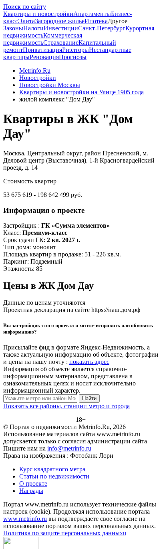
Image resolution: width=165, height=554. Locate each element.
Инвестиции (61, 28)
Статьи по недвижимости (54, 476)
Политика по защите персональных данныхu (64, 533)
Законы (13, 28)
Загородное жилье (60, 21)
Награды (31, 490)
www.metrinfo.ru (25, 518)
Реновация (44, 57)
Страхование (60, 42)
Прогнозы (73, 57)
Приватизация (42, 49)
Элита (26, 21)
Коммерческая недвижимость (42, 39)
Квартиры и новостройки (38, 13)
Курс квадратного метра (52, 469)
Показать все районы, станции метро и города (66, 406)
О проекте (33, 483)
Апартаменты (92, 13)
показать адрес (89, 361)
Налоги (33, 28)
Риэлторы (75, 49)
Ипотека (96, 21)
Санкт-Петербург (101, 28)
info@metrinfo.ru (69, 448)
